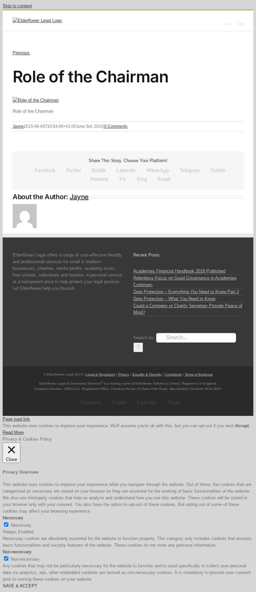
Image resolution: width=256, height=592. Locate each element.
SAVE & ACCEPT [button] (20, 585)
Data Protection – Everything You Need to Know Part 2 (186, 291)
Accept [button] (242, 425)
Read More (13, 432)
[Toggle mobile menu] (240, 20)
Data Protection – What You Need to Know (174, 298)
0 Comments (115, 126)
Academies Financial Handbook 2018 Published (179, 270)
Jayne (18, 126)
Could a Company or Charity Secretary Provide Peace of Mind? (187, 309)
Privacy (123, 374)
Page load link (16, 419)
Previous (21, 52)
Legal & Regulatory (100, 374)
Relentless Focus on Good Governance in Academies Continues (185, 281)
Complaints (173, 374)
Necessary (21, 525)
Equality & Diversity (147, 374)
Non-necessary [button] (17, 551)
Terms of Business (199, 374)
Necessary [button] (13, 517)
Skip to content (17, 5)
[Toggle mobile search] (228, 20)
